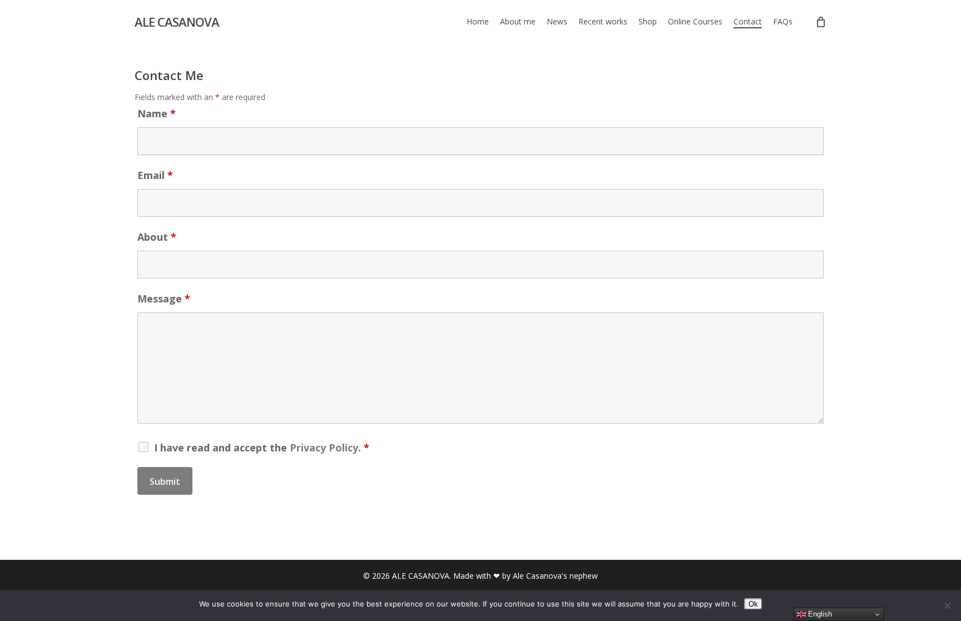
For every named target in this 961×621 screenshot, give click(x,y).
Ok (753, 604)
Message (163, 298)
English (819, 614)
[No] (947, 605)
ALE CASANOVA (177, 22)
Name (156, 113)
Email (155, 175)
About (156, 237)
